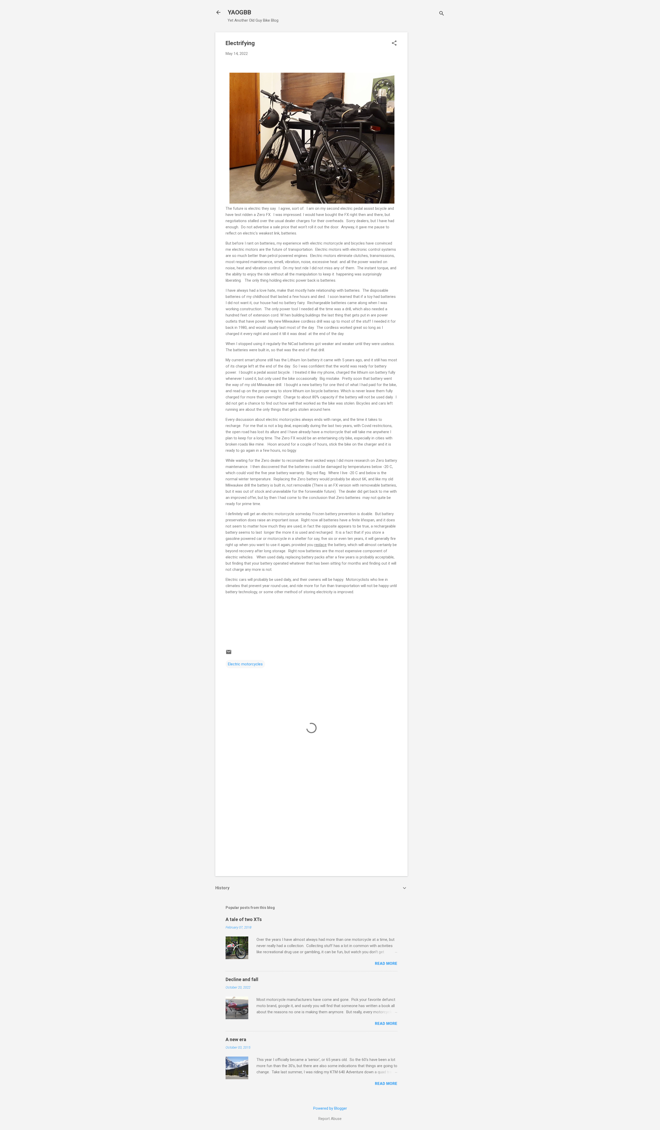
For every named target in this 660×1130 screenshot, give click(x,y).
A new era (236, 1039)
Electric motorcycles (245, 664)
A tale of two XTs (244, 919)
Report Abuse (330, 1118)
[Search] (442, 14)
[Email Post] (229, 653)
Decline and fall (242, 979)
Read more (386, 963)
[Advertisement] (428, 109)
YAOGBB (239, 12)
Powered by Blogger (330, 1108)
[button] (394, 43)
